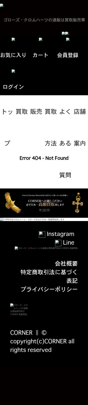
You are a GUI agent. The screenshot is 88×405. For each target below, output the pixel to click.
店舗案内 (80, 117)
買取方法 (51, 117)
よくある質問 (65, 117)
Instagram (59, 233)
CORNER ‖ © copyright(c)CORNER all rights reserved (42, 341)
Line (67, 242)
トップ (7, 117)
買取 (22, 111)
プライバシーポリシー (49, 289)
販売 (36, 111)
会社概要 (66, 263)
